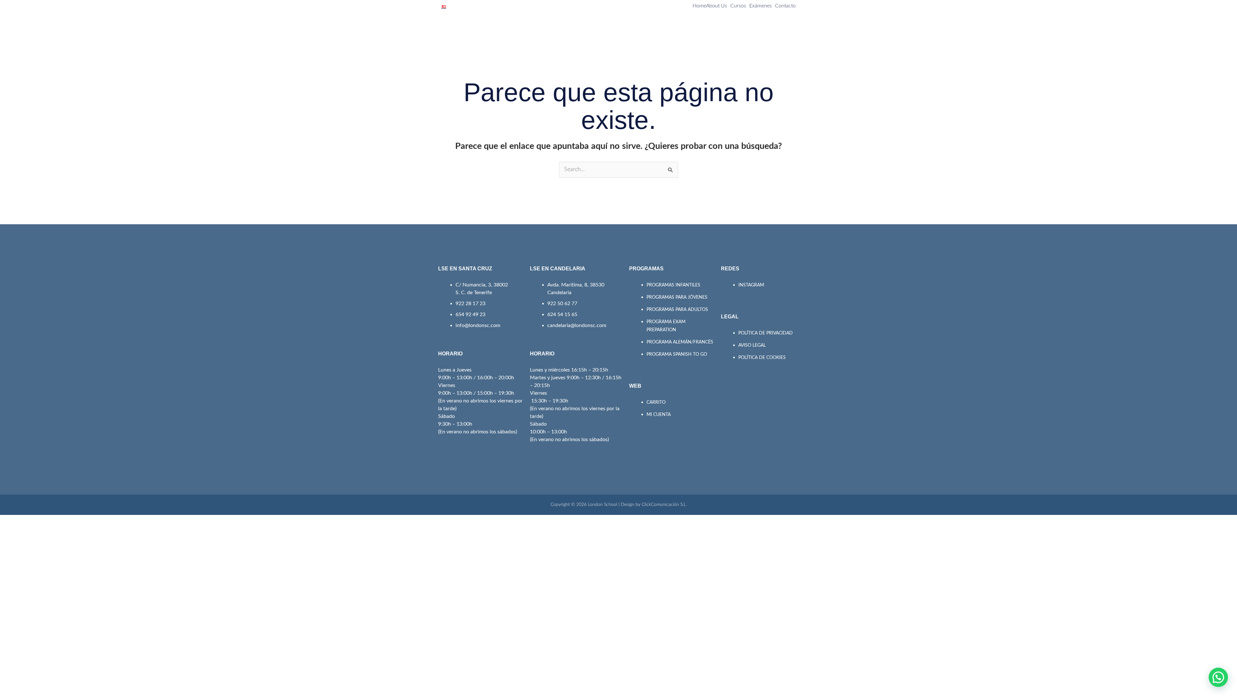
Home (699, 5)
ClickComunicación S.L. (664, 504)
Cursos (738, 5)
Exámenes (760, 5)
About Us (716, 5)
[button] (1218, 677)
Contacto (785, 5)
